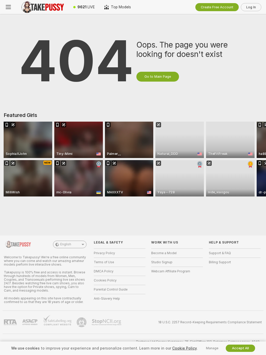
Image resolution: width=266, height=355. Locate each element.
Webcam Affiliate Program (170, 271)
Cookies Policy (105, 280)
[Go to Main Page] (43, 7)
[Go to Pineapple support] (82, 322)
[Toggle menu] (8, 7)
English (65, 244)
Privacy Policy (104, 253)
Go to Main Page (157, 76)
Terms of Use (104, 262)
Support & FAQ (220, 253)
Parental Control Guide (111, 289)
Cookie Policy (184, 348)
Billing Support (220, 262)
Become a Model (164, 253)
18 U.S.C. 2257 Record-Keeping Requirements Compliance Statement (210, 322)
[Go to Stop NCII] (107, 322)
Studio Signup (161, 262)
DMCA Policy (104, 271)
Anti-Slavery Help (107, 298)
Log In (251, 7)
